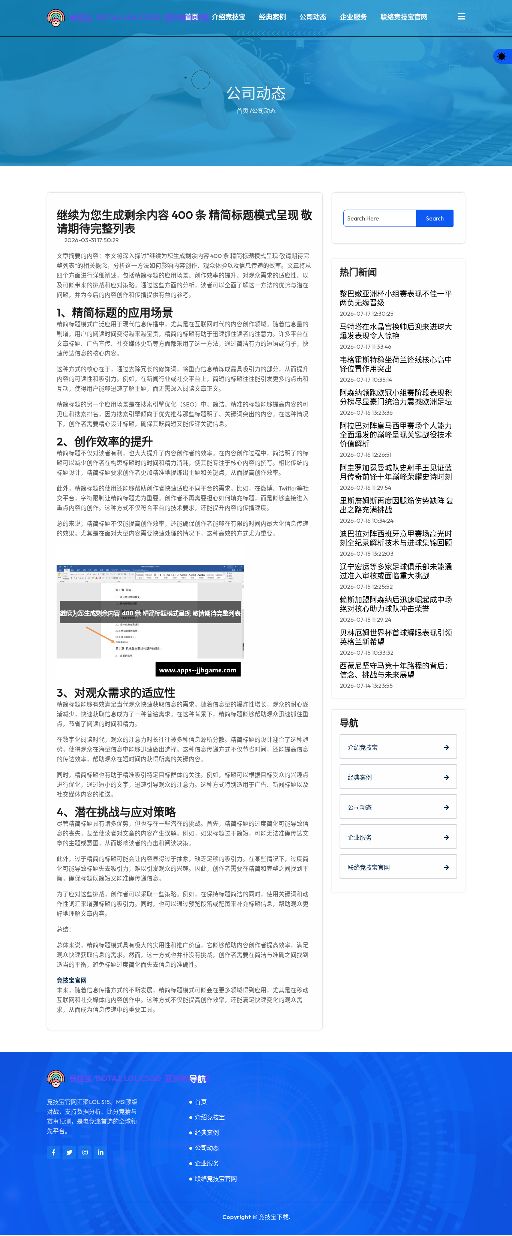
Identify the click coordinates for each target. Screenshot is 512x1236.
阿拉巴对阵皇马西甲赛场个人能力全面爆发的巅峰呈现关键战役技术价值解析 (396, 435)
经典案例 (272, 17)
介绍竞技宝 (229, 17)
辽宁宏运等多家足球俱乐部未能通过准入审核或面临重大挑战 (396, 571)
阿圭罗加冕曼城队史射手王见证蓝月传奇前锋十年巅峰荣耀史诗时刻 (396, 473)
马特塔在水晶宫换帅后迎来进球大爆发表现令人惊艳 (396, 331)
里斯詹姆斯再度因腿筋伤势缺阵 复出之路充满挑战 (397, 505)
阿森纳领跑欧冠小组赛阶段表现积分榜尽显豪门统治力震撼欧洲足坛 (396, 397)
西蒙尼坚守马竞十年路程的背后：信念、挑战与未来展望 (396, 671)
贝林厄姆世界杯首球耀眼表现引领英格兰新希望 (396, 637)
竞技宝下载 (274, 1217)
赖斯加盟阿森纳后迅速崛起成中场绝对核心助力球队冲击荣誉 (396, 605)
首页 (191, 17)
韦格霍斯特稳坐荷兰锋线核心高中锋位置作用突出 (396, 365)
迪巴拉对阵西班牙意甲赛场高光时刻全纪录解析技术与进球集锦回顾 (396, 539)
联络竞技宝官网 (404, 17)
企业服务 (353, 17)
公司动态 (312, 17)
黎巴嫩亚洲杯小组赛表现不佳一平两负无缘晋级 (396, 299)
